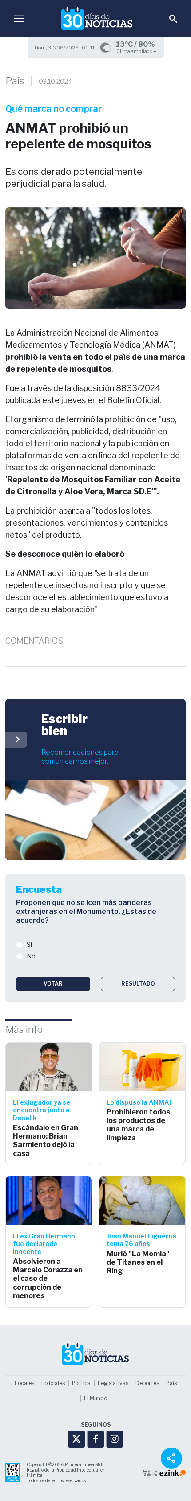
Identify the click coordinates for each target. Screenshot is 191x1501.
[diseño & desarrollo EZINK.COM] (164, 1472)
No (31, 956)
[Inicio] (96, 18)
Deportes (147, 1383)
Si (29, 944)
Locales (24, 1383)
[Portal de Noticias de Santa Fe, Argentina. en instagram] (114, 1439)
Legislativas (113, 1383)
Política (81, 1383)
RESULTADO (138, 983)
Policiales (53, 1383)
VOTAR (53, 983)
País (14, 81)
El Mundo (95, 1398)
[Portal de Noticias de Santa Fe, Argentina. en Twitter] (76, 1439)
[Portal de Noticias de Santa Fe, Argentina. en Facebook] (95, 1439)
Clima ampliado (134, 51)
